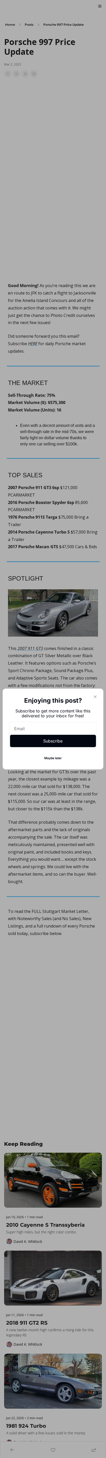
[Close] (95, 697)
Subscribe (53, 741)
